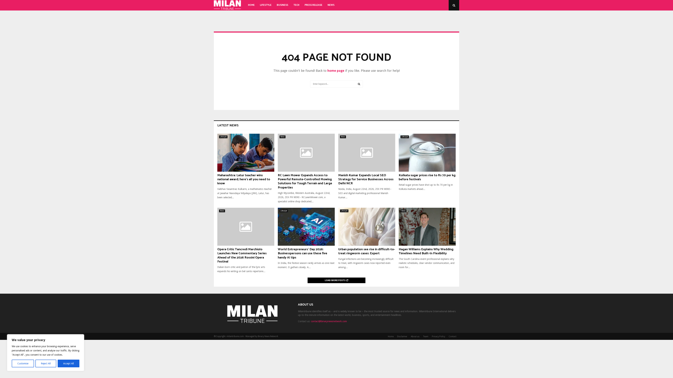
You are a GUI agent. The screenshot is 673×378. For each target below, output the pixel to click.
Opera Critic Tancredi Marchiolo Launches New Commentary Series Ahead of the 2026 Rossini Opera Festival (242, 255)
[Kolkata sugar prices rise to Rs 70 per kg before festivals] (427, 153)
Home (251, 5)
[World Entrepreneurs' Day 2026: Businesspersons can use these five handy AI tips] (306, 227)
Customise (22, 363)
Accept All (68, 363)
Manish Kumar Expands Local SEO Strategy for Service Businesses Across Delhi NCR (365, 179)
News (331, 5)
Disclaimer (402, 336)
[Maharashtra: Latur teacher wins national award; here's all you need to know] (245, 153)
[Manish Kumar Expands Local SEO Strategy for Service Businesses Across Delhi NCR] (366, 153)
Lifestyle (265, 5)
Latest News (228, 125)
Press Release (313, 5)
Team (425, 336)
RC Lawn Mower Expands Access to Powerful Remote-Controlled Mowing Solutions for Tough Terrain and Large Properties (305, 181)
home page (335, 70)
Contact (452, 336)
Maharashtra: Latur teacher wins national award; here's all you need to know (243, 179)
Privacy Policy (438, 336)
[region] (45, 352)
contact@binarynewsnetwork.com (329, 321)
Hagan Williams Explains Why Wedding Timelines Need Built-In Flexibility (426, 251)
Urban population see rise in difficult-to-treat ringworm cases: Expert (366, 251)
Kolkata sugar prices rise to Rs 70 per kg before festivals (427, 177)
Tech (296, 5)
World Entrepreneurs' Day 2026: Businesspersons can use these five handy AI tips (302, 253)
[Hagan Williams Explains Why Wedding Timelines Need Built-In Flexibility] (427, 227)
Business (282, 5)
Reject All (46, 363)
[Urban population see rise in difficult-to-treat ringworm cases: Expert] (366, 227)
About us (415, 336)
